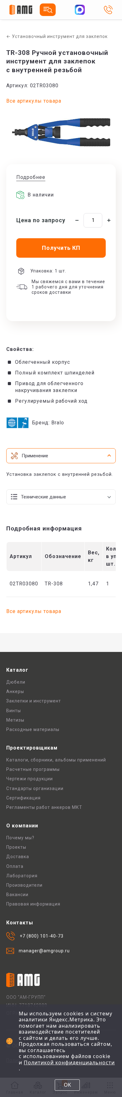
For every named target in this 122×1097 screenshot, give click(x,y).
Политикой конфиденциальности (69, 1062)
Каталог (17, 670)
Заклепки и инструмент (33, 700)
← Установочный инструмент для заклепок (57, 36)
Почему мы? (20, 837)
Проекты (16, 847)
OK (67, 1084)
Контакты (19, 923)
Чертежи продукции (29, 778)
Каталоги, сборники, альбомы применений (56, 759)
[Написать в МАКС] (80, 10)
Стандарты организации (35, 788)
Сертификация (23, 797)
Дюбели (15, 682)
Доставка (17, 856)
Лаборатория (22, 875)
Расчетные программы (33, 769)
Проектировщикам (32, 748)
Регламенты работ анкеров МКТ (44, 807)
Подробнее (30, 177)
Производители (24, 885)
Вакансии (17, 894)
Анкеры (15, 691)
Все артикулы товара (33, 101)
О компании (22, 826)
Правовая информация (33, 903)
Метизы (15, 720)
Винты (13, 710)
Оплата (14, 866)
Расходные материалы (32, 729)
